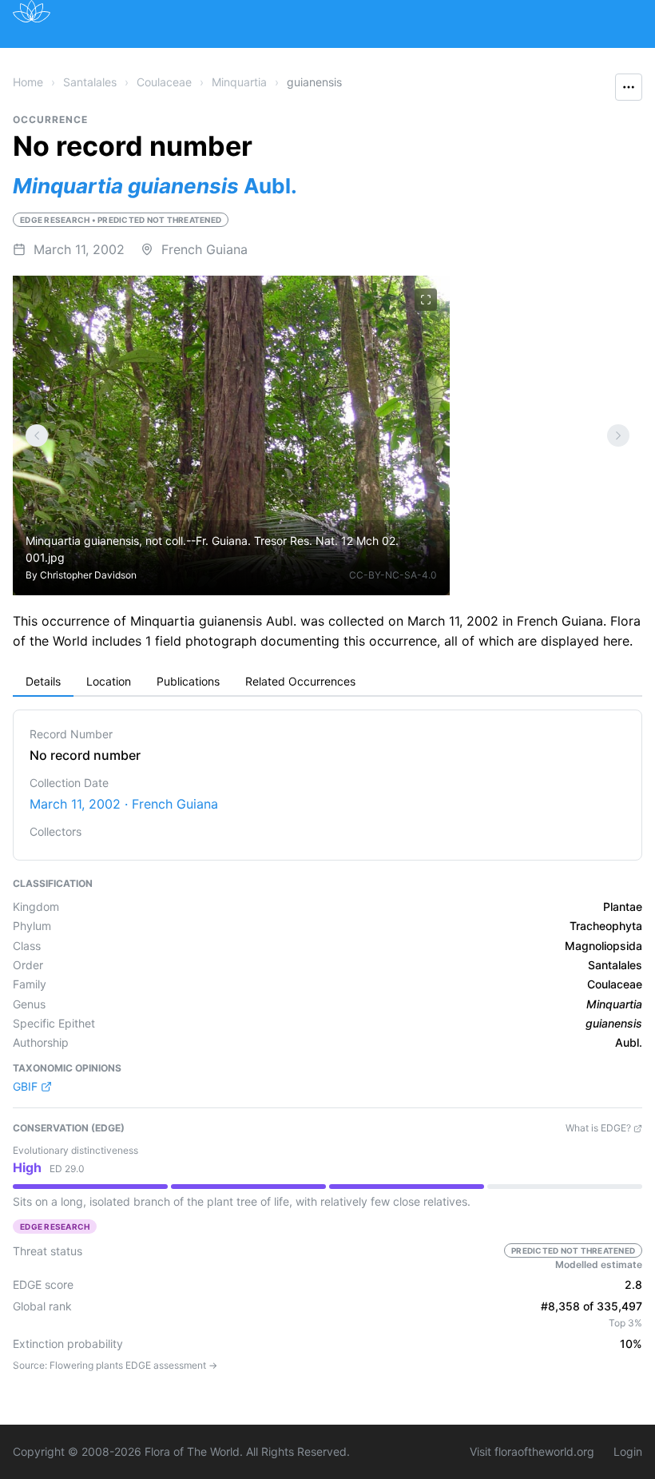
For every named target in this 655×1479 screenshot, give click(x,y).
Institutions (327, 58)
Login (627, 1451)
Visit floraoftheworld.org (532, 1451)
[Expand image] (426, 299)
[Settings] (37, 435)
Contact (542, 58)
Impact (408, 58)
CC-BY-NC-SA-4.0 (393, 575)
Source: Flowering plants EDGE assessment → (115, 1365)
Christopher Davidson (88, 575)
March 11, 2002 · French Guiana (124, 804)
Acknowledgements (112, 94)
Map (151, 58)
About (473, 58)
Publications (228, 58)
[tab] (43, 682)
